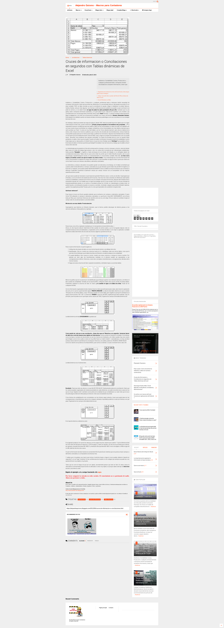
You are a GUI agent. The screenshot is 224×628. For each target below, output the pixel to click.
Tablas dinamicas (87, 57)
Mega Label (110, 10)
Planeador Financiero (144, 496)
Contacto (111, 607)
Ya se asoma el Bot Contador (147, 410)
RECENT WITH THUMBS (141, 405)
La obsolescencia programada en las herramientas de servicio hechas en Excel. (147, 428)
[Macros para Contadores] (98, 5)
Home (70, 10)
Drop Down (88, 10)
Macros (78, 10)
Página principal (103, 607)
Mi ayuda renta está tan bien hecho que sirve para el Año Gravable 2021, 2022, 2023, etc (147, 437)
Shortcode (134, 10)
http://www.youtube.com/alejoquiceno (75, 490)
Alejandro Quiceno (149, 351)
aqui (99, 472)
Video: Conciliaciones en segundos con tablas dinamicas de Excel (82, 531)
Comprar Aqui (147, 10)
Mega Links (98, 10)
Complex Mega (121, 10)
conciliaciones (76, 57)
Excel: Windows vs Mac (104, 100)
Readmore (153, 506)
